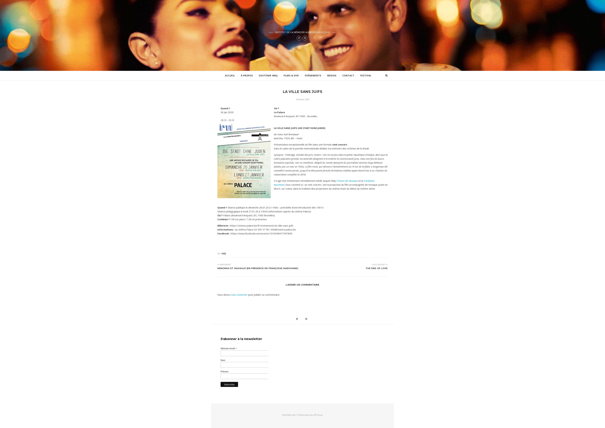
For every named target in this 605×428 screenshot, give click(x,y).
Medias (331, 75)
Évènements (313, 75)
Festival (365, 75)
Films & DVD (291, 75)
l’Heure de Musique (347, 180)
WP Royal (318, 415)
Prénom (224, 371)
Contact (348, 75)
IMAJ (224, 253)
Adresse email (229, 348)
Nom (223, 360)
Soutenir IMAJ (268, 75)
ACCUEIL (230, 75)
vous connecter (239, 294)
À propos (247, 75)
